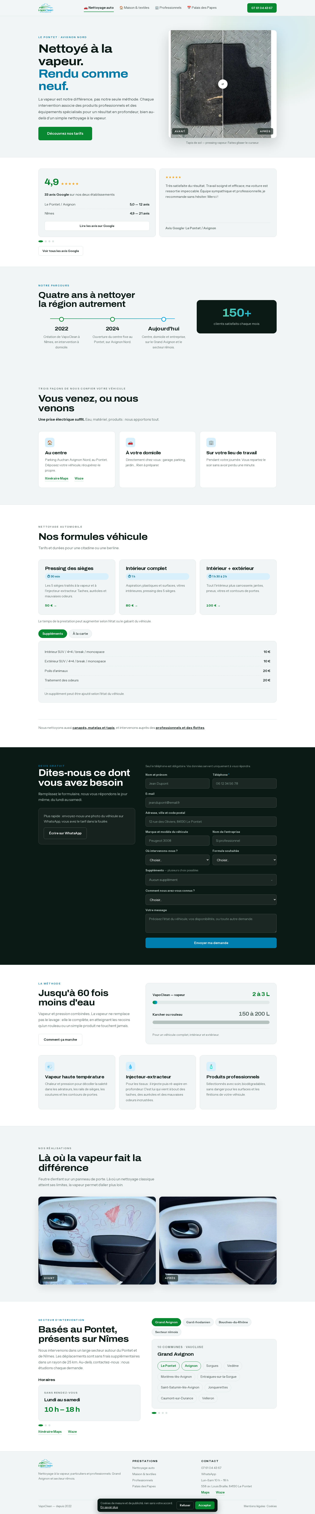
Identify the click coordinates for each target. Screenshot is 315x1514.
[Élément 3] (49, 241)
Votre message (156, 910)
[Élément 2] (46, 241)
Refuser (185, 1505)
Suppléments (52, 634)
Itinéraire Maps (56, 478)
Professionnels (142, 1480)
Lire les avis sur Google (97, 226)
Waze (79, 478)
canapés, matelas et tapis (93, 728)
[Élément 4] (53, 241)
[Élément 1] (40, 241)
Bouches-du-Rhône (233, 1322)
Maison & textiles (144, 1474)
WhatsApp (208, 1474)
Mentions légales (254, 1506)
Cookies (272, 1506)
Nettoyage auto (143, 1468)
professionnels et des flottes (180, 728)
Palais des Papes (144, 1486)
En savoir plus (109, 1507)
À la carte (80, 634)
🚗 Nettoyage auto (99, 8)
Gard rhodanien (198, 1322)
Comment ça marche (60, 1039)
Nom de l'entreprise (226, 831)
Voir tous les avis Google (60, 251)
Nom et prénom (156, 774)
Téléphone (221, 774)
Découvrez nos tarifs (65, 133)
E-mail (150, 793)
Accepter (204, 1505)
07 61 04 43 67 (262, 8)
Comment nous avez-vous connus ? (170, 890)
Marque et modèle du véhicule (167, 831)
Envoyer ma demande (211, 943)
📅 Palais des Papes (202, 8)
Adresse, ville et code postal (165, 812)
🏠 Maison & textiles (134, 8)
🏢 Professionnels (168, 8)
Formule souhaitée (226, 850)
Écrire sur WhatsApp (65, 833)
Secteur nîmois (166, 1332)
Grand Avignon (166, 1322)
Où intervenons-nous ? (162, 850)
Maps (205, 1492)
